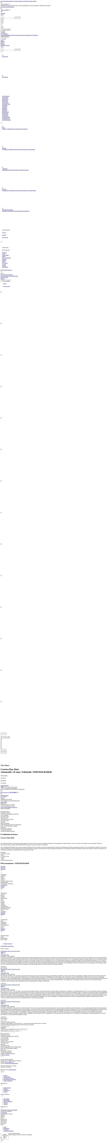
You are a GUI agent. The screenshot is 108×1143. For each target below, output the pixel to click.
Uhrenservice (7, 1090)
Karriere (5, 1091)
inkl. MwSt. (3, 780)
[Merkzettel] (1, 25)
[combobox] (7, 18)
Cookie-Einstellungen (9, 1131)
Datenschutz (6, 1128)
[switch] (4, 1137)
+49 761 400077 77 (5, 4)
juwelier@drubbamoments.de (11, 1063)
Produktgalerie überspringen (7, 946)
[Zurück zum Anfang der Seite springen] (2, 1140)
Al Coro (4, 232)
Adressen (16, 35)
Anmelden (3, 32)
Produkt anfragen (5, 785)
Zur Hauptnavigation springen (29, 1)
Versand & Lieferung (8, 1078)
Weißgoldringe (10, 129)
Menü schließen (6, 29)
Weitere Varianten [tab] (8, 943)
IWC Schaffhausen (8, 1101)
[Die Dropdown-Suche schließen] (19, 17)
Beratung (6, 1089)
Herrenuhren (6, 1098)
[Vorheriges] (2, 733)
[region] (54, 983)
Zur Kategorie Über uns (6, 270)
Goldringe (4, 129)
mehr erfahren (4, 802)
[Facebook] (3, 1110)
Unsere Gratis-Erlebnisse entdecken (9, 807)
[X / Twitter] (14, 1110)
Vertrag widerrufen (5, 36)
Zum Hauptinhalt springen (7, 1)
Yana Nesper (5, 237)
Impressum (6, 1129)
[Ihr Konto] (2, 27)
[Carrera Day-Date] (10, 951)
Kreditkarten (35, 35)
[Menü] (2, 15)
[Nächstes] (5, 733)
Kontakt (5, 1075)
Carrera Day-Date (5, 955)
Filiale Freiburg (7, 1087)
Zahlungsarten (22, 35)
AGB (5, 1127)
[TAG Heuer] (4, 775)
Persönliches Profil (9, 35)
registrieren (5, 34)
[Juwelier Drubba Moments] (7, 7)
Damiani (4, 235)
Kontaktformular (4, 795)
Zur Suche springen (17, 1)
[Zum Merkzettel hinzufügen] (3, 953)
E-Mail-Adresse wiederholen (7, 1029)
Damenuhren (7, 1100)
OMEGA (6, 1102)
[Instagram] (9, 1110)
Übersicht (3, 35)
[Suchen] (15, 17)
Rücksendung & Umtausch (10, 1079)
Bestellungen (29, 35)
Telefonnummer (4, 1030)
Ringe (3, 127)
